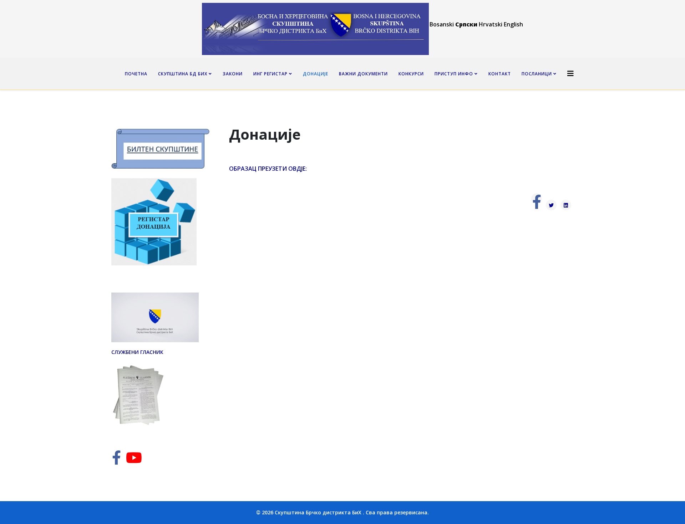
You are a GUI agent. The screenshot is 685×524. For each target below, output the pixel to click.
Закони (233, 74)
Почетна (136, 74)
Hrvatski (490, 24)
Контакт (499, 74)
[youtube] (134, 461)
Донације (315, 74)
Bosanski (442, 24)
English (513, 24)
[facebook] (116, 461)
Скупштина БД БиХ (182, 74)
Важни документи (363, 74)
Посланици (537, 74)
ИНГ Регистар (270, 74)
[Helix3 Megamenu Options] (570, 73)
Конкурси (411, 74)
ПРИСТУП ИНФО (454, 74)
